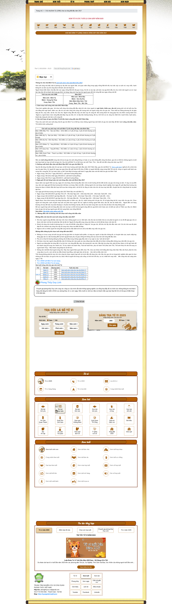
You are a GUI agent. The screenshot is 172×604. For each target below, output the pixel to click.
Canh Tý (45, 276)
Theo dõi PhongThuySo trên (62, 68)
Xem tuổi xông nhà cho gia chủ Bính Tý (73, 270)
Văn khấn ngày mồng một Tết (53, 211)
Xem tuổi (56, 1)
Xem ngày (125, 1)
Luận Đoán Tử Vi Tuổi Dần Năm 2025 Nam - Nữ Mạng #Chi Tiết (86, 560)
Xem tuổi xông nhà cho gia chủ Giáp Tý (73, 272)
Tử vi (72, 1)
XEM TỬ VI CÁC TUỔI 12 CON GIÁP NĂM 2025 (86, 18)
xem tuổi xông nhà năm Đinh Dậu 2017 (69, 83)
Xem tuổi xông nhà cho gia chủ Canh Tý (73, 276)
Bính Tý (45, 270)
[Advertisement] (86, 51)
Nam (50, 320)
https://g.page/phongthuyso (47, 594)
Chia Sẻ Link (80, 301)
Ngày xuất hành (117, 167)
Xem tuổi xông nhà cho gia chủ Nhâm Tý (74, 274)
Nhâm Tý (46, 274)
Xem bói (107, 1)
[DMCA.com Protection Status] (39, 578)
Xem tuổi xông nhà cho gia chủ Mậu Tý (73, 278)
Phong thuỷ (89, 1)
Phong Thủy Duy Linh (50, 282)
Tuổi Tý (38, 274)
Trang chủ (38, 1)
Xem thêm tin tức (86, 567)
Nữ (56, 320)
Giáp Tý (45, 272)
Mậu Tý (45, 278)
